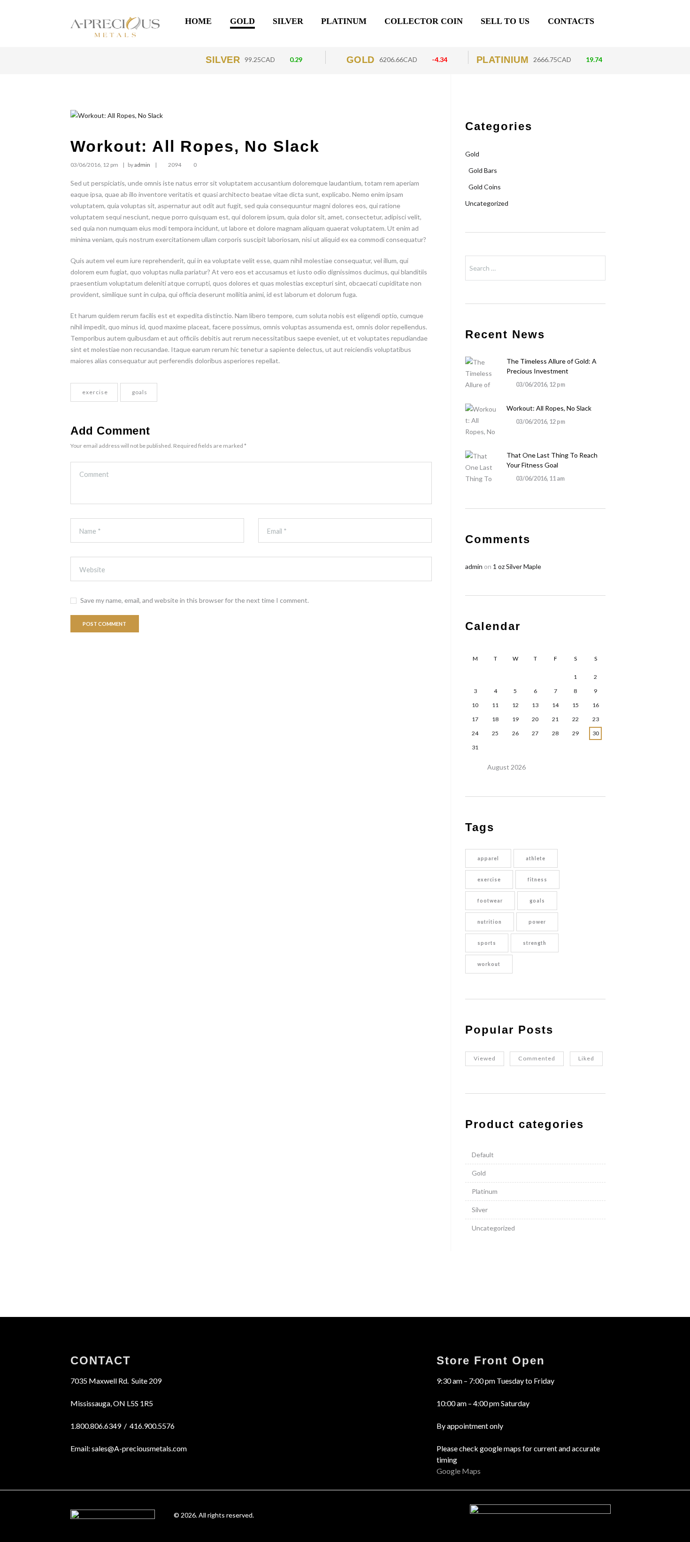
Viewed (485, 1058)
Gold (472, 154)
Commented (536, 1058)
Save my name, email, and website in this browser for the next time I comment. (194, 600)
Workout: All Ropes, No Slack (548, 408)
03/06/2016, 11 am (540, 478)
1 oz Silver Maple (517, 566)
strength (534, 943)
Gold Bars (482, 170)
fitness (537, 879)
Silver (480, 1210)
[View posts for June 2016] (475, 767)
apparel (488, 858)
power (537, 922)
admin (142, 164)
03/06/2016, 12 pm (94, 164)
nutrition (489, 922)
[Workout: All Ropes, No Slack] (251, 115)
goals (139, 392)
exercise (95, 392)
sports (486, 943)
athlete (535, 858)
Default (483, 1155)
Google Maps (459, 1470)
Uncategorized (486, 203)
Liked (586, 1058)
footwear (490, 900)
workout (488, 964)
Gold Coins (484, 187)
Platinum (485, 1191)
